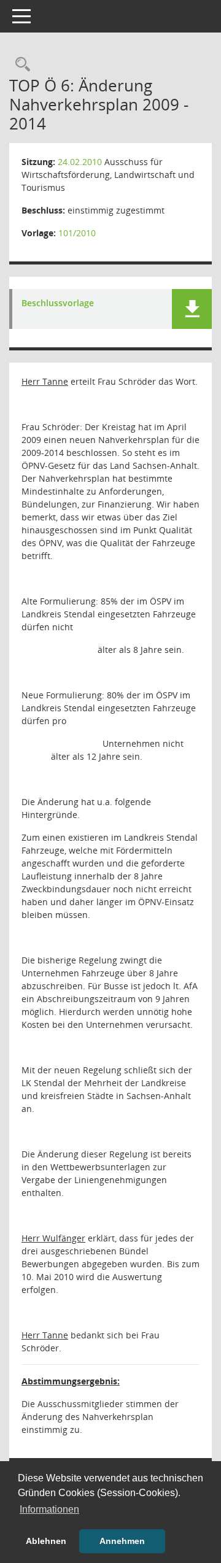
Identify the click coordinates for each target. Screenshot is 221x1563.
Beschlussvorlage (57, 303)
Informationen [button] (49, 1509)
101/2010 (77, 233)
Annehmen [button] (122, 1541)
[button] (192, 309)
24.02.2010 (80, 162)
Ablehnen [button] (46, 1541)
